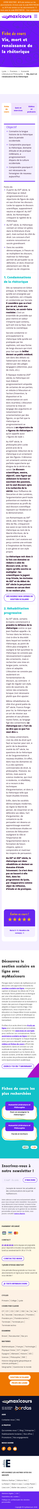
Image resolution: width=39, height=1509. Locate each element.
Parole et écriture (19, 1134)
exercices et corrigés (24, 1031)
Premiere (13, 71)
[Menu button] (35, 16)
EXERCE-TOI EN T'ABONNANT (18, 1066)
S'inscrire (30, 1180)
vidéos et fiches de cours (13, 1044)
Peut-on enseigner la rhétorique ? (19, 1113)
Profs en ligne (19, 1383)
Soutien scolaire (19, 1377)
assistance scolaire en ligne (14, 1036)
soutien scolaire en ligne (13, 988)
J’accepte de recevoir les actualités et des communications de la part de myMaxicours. (21, 1191)
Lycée (4, 71)
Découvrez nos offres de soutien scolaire (19, 598)
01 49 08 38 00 (8, 1245)
